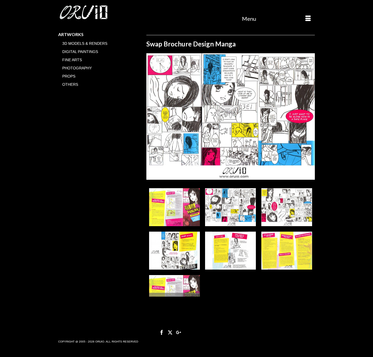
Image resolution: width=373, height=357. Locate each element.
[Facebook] (161, 332)
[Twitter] (170, 332)
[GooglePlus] (178, 332)
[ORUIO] (98, 13)
